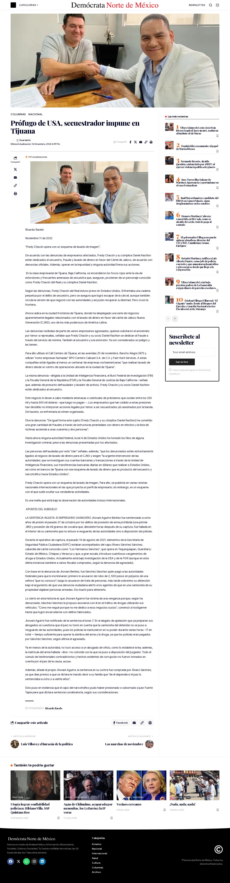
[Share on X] (135, 142)
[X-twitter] (18, 861)
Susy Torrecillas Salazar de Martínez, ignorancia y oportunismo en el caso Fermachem (197, 182)
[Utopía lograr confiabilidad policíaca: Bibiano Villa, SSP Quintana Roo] (35, 785)
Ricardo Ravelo (53, 708)
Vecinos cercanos (129, 804)
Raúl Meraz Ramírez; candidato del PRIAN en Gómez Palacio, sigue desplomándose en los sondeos (197, 200)
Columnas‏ (18, 114)
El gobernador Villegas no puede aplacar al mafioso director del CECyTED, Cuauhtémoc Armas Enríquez (196, 242)
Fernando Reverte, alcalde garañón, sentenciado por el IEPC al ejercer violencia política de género (195, 164)
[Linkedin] (42, 861)
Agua (69, 797)
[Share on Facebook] (130, 142)
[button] (210, 5)
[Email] (140, 142)
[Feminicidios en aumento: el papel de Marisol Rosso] (169, 145)
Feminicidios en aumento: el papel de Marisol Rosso (197, 147)
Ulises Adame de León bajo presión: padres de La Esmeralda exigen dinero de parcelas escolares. (196, 285)
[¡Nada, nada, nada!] (194, 785)
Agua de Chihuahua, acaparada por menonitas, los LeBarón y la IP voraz (88, 808)
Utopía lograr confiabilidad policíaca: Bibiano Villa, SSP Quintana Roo (30, 808)
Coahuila (177, 797)
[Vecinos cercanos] (141, 785)
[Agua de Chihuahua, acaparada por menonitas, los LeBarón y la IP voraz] (88, 785)
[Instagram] (34, 861)
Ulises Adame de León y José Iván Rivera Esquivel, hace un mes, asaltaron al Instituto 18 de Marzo (197, 130)
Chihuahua (80, 797)
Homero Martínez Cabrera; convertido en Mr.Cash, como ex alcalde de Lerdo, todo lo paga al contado (193, 220)
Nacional (35, 114)
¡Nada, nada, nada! (182, 804)
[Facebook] (10, 861)
